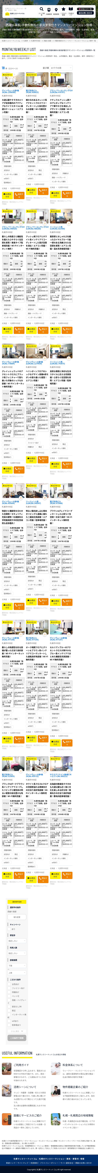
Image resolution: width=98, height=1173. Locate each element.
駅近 (14, 1010)
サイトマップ (22, 1163)
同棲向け (15, 992)
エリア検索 (42, 14)
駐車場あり (16, 1025)
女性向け (15, 984)
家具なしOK (17, 1006)
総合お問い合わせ (85, 13)
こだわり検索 (63, 14)
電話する (20, 195)
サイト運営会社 (66, 1163)
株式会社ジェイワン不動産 (12, 203)
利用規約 (34, 1163)
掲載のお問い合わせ (83, 1163)
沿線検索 (49, 14)
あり (13, 929)
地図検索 (56, 14)
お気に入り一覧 (86, 9)
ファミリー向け (18, 988)
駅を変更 (17, 917)
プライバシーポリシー (49, 1163)
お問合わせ (8, 195)
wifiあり (15, 1021)
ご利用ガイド (71, 14)
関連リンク (10, 1163)
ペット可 (15, 996)
